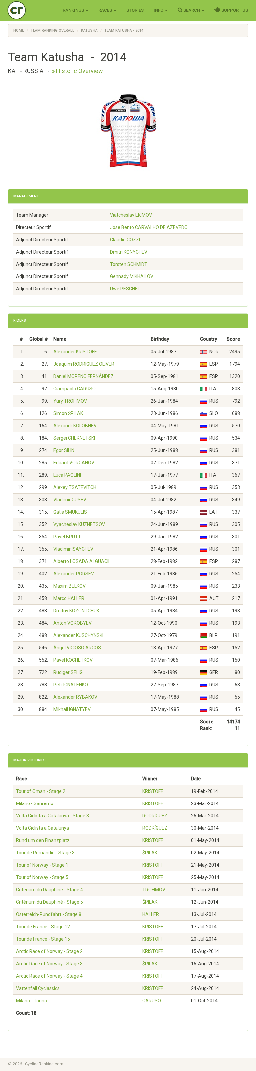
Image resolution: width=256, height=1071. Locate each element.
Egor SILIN (63, 450)
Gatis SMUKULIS (70, 512)
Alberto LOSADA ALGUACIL (82, 561)
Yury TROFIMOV (70, 401)
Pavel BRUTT (67, 536)
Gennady (131, 276)
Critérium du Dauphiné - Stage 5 (49, 902)
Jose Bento (149, 227)
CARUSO (151, 1000)
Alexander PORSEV (73, 573)
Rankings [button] (74, 10)
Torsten (128, 264)
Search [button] (191, 10)
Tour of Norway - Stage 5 (42, 877)
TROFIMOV (153, 889)
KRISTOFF (152, 791)
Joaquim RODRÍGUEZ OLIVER (83, 364)
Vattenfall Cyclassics (38, 988)
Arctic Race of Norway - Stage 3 (49, 963)
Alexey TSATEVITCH (74, 487)
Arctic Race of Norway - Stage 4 (49, 976)
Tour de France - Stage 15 (43, 939)
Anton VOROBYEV (72, 623)
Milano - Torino (31, 1000)
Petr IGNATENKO (70, 684)
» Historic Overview (77, 70)
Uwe (125, 288)
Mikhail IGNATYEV (72, 709)
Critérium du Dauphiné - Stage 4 (49, 889)
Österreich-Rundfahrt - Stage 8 (48, 914)
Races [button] (105, 10)
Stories (135, 10)
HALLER (150, 914)
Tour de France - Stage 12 (43, 926)
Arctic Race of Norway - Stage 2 (49, 951)
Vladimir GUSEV (69, 499)
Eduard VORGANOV (73, 462)
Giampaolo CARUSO (74, 388)
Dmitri (128, 252)
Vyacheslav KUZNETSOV (79, 524)
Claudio (125, 239)
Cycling (30, 10)
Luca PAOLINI (67, 475)
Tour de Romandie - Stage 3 (45, 852)
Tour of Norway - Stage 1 (42, 865)
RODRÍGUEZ (154, 815)
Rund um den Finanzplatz (43, 840)
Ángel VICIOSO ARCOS (77, 647)
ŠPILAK (149, 852)
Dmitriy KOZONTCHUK (76, 610)
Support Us (234, 10)
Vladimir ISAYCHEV (73, 549)
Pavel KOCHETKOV (73, 660)
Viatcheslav (131, 215)
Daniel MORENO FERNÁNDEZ (83, 376)
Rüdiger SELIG (68, 672)
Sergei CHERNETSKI (74, 438)
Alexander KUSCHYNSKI (78, 635)
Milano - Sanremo (34, 803)
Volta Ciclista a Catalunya (42, 828)
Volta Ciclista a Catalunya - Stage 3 (52, 815)
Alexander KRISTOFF (75, 351)
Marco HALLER (68, 598)
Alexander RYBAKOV (75, 697)
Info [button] (159, 10)
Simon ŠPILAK (68, 413)
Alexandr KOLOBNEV (75, 425)
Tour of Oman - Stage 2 (40, 791)
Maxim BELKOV (69, 586)
